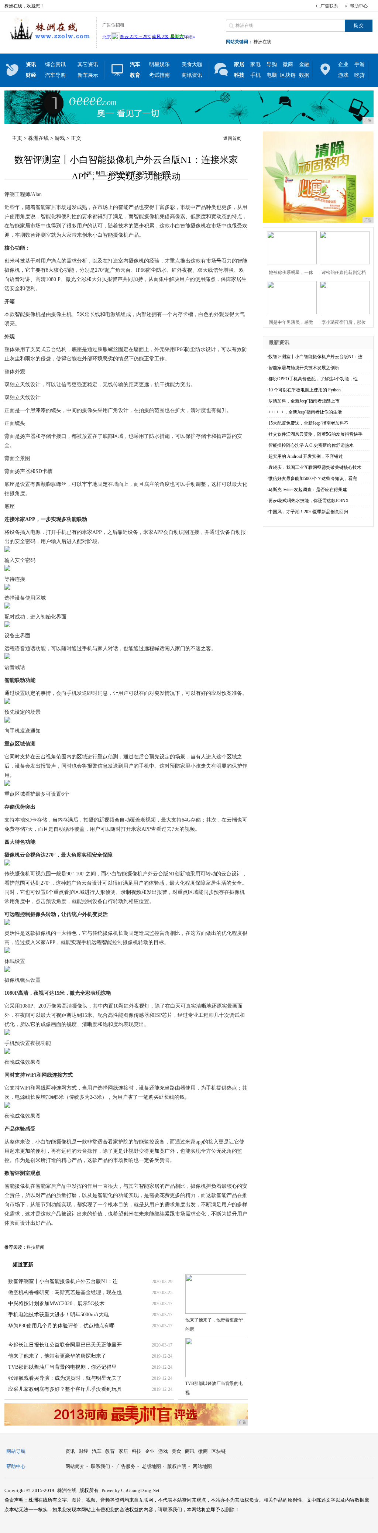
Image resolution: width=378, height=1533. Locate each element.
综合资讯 (55, 64)
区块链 (288, 75)
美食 (176, 1451)
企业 (343, 64)
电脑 (272, 75)
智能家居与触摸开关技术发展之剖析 (303, 367)
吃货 (359, 75)
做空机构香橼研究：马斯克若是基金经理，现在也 (65, 1292)
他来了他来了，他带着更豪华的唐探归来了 (57, 1356)
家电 (255, 64)
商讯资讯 (192, 75)
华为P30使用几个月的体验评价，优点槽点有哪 (61, 1325)
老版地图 (151, 1466)
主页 (17, 138)
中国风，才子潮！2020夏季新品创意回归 (308, 511)
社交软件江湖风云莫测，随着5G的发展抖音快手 (315, 434)
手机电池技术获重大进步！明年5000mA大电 (58, 1314)
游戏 (343, 75)
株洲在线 (262, 41)
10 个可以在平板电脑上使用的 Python (304, 389)
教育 (110, 1451)
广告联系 (329, 5)
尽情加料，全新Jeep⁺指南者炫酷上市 (304, 401)
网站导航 (15, 1451)
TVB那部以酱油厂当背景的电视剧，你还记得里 (62, 1367)
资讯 (70, 1451)
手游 (359, 64)
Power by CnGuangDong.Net (130, 1490)
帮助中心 (359, 5)
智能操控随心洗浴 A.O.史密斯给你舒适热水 (311, 445)
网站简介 (75, 1466)
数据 (304, 75)
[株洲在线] (48, 42)
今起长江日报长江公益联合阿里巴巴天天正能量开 (65, 1345)
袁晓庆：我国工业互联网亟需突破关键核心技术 (314, 467)
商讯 (190, 1451)
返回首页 (232, 138)
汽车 (97, 1451)
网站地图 (202, 1466)
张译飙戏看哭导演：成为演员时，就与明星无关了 (65, 1378)
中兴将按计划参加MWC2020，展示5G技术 (56, 1303)
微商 (288, 64)
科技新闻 (35, 1247)
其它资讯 (88, 64)
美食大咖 (192, 64)
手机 (255, 75)
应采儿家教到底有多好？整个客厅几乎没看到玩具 (65, 1389)
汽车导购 (55, 75)
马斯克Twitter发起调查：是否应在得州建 (307, 489)
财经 (83, 1451)
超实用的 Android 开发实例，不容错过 (305, 456)
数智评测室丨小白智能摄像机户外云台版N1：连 (63, 1281)
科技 (136, 1451)
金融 (304, 64)
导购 (272, 64)
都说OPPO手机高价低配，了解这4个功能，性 (313, 378)
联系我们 (100, 1466)
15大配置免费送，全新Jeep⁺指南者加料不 (308, 423)
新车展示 (88, 75)
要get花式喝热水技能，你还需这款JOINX (308, 500)
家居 (123, 1451)
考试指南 (159, 75)
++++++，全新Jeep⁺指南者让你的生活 (305, 412)
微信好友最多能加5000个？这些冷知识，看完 (312, 478)
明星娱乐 (159, 64)
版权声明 (176, 1466)
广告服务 (125, 1466)
